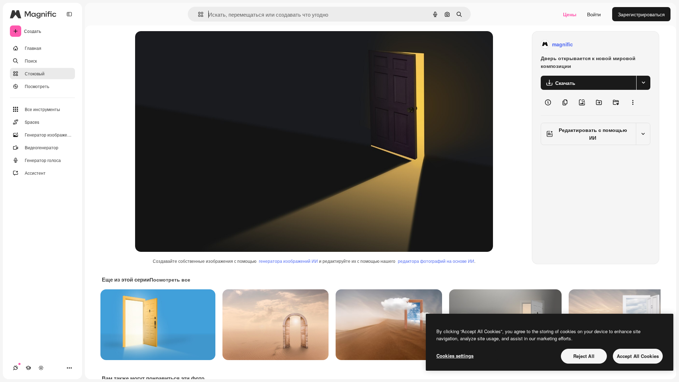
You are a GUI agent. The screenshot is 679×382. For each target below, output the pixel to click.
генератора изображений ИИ (288, 261)
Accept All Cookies (638, 356)
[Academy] (28, 368)
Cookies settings (455, 355)
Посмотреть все (170, 279)
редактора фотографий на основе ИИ (436, 261)
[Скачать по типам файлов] (643, 83)
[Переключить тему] (41, 368)
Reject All (583, 356)
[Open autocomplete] (198, 14)
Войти (594, 14)
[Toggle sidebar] (69, 14)
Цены (569, 14)
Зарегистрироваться (641, 14)
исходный (182, 44)
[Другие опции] (633, 103)
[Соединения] (15, 368)
